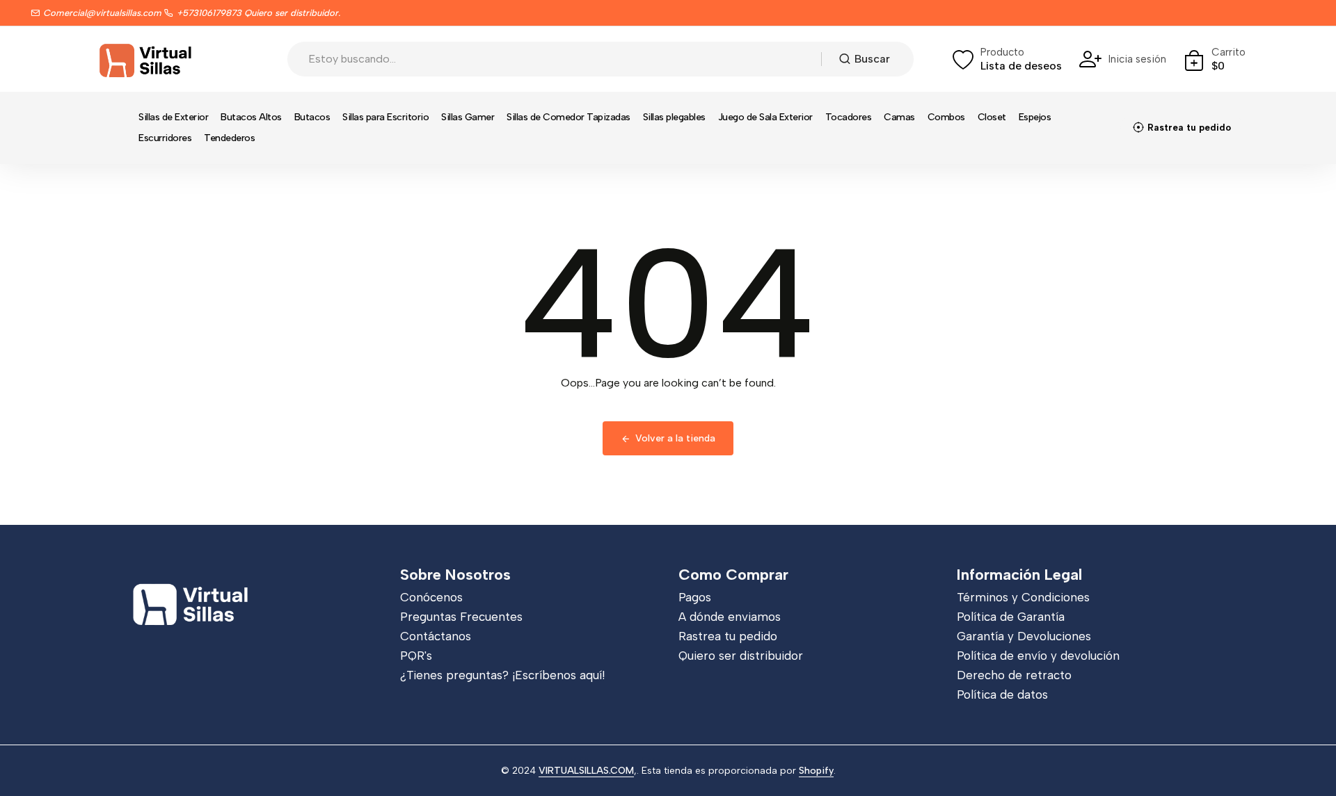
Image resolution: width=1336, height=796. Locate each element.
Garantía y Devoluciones (1024, 636)
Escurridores (164, 138)
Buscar (872, 58)
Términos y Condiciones (1023, 597)
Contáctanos (435, 636)
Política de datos (1002, 694)
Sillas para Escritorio (385, 117)
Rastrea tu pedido (727, 636)
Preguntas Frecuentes (461, 617)
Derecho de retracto (1014, 675)
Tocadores (848, 117)
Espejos (1035, 117)
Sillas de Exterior (173, 117)
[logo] (146, 59)
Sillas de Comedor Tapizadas (568, 117)
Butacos (312, 117)
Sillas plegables (674, 117)
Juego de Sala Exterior (765, 117)
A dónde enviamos (729, 617)
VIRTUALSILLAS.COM (586, 771)
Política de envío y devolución (1038, 656)
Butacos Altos (251, 117)
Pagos (694, 597)
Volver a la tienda (675, 438)
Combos (946, 117)
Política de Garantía (1011, 617)
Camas (899, 117)
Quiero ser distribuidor (740, 656)
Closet (992, 117)
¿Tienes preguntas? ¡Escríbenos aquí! (502, 675)
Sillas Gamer (467, 117)
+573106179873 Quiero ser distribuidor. (258, 12)
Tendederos (229, 138)
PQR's (416, 656)
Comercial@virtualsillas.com (102, 12)
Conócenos (431, 597)
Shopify (816, 771)
